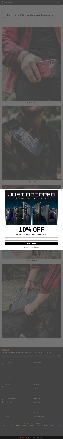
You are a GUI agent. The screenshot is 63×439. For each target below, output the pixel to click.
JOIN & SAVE (31, 244)
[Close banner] (61, 437)
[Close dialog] (61, 190)
